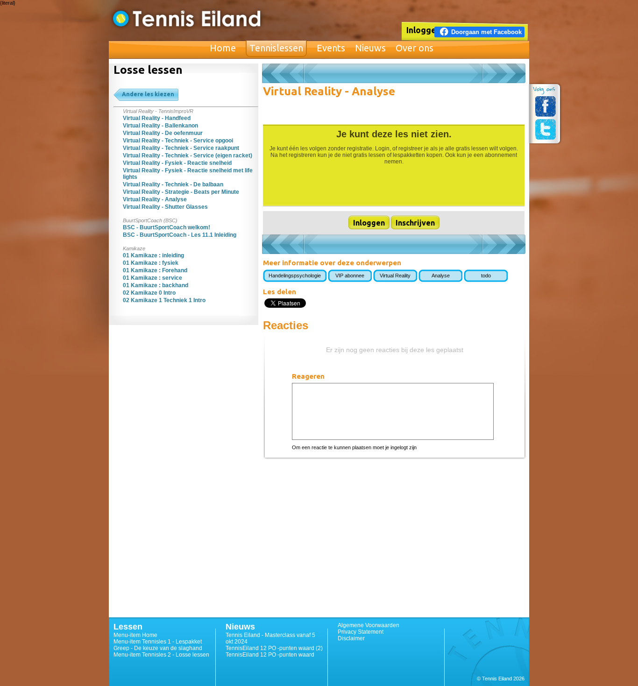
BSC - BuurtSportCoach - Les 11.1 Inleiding (179, 235)
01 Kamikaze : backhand (155, 285)
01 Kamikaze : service (152, 278)
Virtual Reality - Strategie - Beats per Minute (181, 192)
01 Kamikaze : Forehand (155, 270)
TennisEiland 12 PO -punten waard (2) (274, 648)
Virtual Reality (395, 275)
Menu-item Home (135, 635)
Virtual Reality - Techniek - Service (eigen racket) (187, 155)
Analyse (441, 275)
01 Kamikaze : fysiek (150, 263)
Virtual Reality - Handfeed (157, 118)
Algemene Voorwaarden (368, 625)
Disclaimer (351, 638)
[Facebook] (545, 106)
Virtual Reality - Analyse (155, 199)
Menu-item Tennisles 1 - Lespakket (157, 641)
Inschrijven (415, 223)
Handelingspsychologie (295, 275)
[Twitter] (545, 129)
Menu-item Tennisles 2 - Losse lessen (161, 654)
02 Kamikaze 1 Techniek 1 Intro (164, 300)
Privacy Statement (360, 632)
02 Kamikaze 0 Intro (149, 293)
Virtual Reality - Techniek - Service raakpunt (181, 148)
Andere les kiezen (148, 94)
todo (486, 275)
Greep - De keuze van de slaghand (157, 648)
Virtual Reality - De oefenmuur (163, 133)
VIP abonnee (349, 275)
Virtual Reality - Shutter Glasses (165, 207)
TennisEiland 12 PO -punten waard (270, 654)
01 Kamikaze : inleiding (153, 255)
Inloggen (423, 30)
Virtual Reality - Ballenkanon (160, 125)
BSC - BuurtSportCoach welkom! (166, 227)
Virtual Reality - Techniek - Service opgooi (178, 140)
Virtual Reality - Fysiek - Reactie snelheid (177, 163)
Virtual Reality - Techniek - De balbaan (173, 184)
